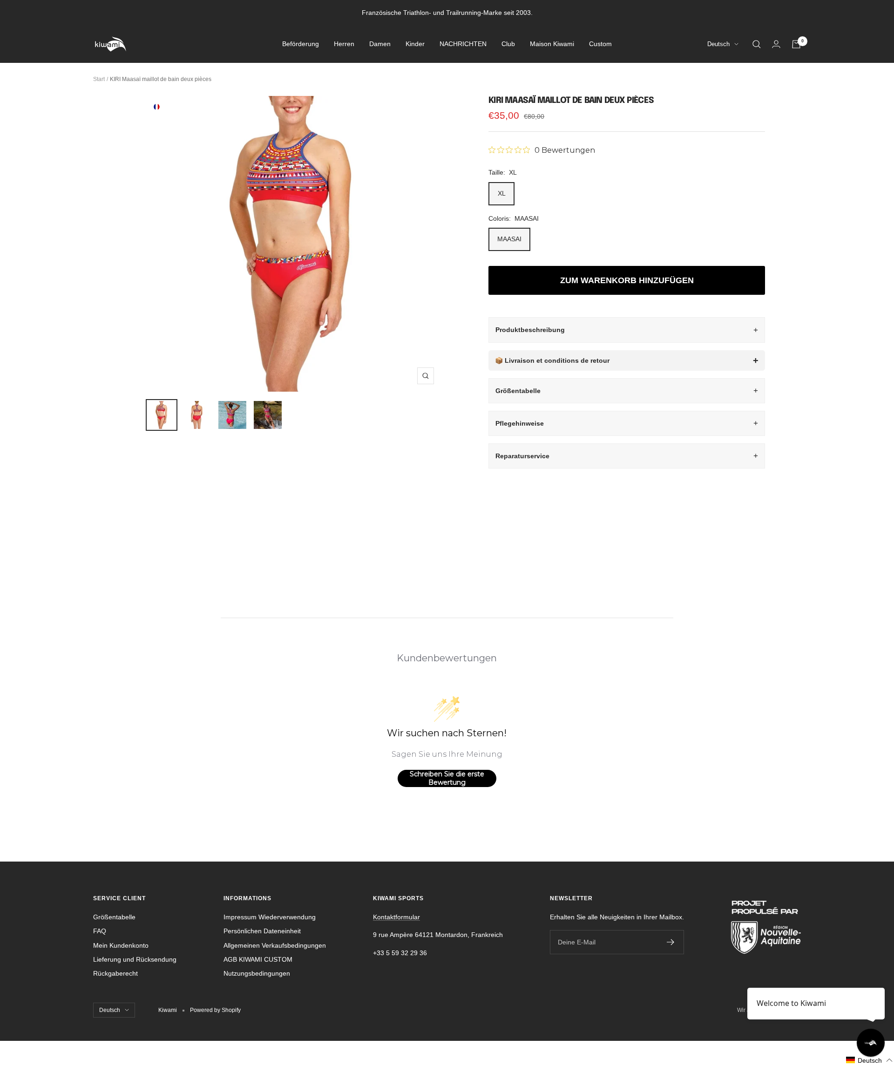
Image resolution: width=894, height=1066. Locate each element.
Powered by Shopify (215, 1010)
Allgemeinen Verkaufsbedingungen (275, 945)
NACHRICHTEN (463, 44)
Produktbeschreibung (530, 329)
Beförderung (300, 44)
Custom (600, 44)
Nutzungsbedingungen (257, 973)
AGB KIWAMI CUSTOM (258, 959)
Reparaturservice (522, 456)
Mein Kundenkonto (121, 945)
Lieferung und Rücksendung (134, 959)
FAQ (99, 931)
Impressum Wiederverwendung (270, 917)
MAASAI (509, 239)
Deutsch (718, 44)
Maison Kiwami (552, 44)
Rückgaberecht (115, 973)
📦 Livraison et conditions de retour (552, 360)
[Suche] (756, 44)
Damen (380, 44)
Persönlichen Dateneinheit (262, 931)
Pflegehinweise (519, 423)
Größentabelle (518, 390)
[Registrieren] (671, 942)
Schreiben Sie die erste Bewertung (447, 778)
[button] (869, 1060)
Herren (344, 44)
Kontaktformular (396, 917)
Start (99, 79)
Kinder (415, 44)
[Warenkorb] (796, 44)
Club (508, 44)
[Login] (776, 44)
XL (502, 193)
